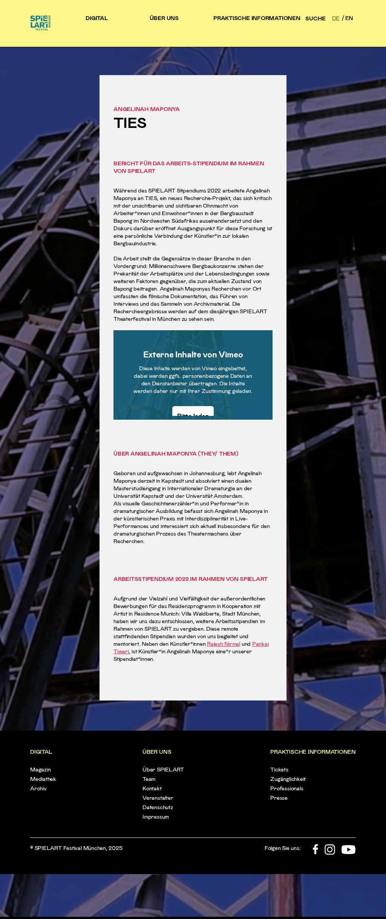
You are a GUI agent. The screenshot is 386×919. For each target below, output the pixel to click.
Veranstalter (157, 797)
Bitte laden (193, 415)
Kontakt (151, 788)
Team (148, 779)
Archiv (38, 788)
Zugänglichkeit (288, 779)
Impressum (155, 816)
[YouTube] (348, 853)
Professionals (286, 788)
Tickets (279, 769)
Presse (279, 797)
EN (349, 17)
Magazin (40, 769)
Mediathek (43, 779)
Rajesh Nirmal (223, 643)
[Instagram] (329, 853)
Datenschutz (157, 807)
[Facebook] (315, 853)
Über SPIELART (163, 769)
